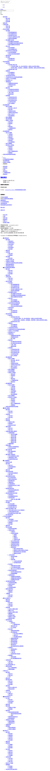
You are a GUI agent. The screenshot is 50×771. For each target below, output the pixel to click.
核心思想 (10, 245)
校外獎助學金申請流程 (13, 91)
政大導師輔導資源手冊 (16, 658)
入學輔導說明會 (12, 128)
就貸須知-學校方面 (12, 64)
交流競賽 (10, 755)
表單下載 (5, 217)
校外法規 (10, 760)
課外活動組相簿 (12, 451)
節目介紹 (10, 681)
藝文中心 (6, 670)
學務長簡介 (11, 241)
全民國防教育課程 (12, 582)
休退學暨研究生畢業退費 (11, 50)
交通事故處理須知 (15, 542)
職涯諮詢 (8, 710)
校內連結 (10, 766)
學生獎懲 (8, 30)
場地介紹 (10, 428)
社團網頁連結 (11, 432)
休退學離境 (11, 138)
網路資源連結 (9, 666)
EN (4, 4)
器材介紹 (10, 429)
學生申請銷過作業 (12, 33)
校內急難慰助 (11, 72)
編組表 (15, 536)
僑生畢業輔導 (9, 118)
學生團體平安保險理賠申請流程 (15, 43)
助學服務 (8, 95)
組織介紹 (10, 673)
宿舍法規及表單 (9, 471)
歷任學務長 (11, 247)
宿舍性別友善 (9, 462)
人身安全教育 (11, 554)
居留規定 (10, 123)
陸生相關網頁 (11, 142)
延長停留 (10, 135)
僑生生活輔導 (9, 106)
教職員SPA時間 (11, 616)
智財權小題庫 (6, 222)
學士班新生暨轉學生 (18, 633)
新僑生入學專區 (9, 120)
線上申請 (10, 86)
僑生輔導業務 (6, 104)
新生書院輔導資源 (12, 505)
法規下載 (8, 27)
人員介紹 (13, 652)
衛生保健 (10, 629)
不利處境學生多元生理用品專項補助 (14, 77)
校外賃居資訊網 (9, 514)
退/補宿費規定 (11, 483)
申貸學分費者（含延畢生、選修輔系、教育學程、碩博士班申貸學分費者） (28, 67)
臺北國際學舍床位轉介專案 (14, 513)
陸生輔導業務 (6, 131)
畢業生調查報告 (12, 727)
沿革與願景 (11, 519)
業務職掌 (8, 601)
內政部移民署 (4, 203)
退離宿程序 (11, 482)
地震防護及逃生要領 (15, 565)
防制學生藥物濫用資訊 (16, 571)
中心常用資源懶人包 (10, 664)
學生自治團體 (14, 434)
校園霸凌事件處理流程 (16, 578)
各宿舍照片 (11, 494)
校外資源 (8, 749)
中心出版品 (13, 627)
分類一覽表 (11, 92)
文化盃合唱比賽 (12, 448)
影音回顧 (8, 21)
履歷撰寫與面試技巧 (13, 716)
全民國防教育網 (12, 587)
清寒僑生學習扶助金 (13, 112)
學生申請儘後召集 (12, 49)
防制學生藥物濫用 (12, 570)
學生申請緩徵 (11, 47)
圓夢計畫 (10, 752)
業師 (12, 715)
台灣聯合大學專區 (10, 261)
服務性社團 (13, 440)
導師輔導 (10, 655)
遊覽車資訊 (13, 547)
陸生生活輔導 (9, 132)
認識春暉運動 (14, 573)
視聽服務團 (11, 443)
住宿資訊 (10, 149)
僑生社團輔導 (9, 117)
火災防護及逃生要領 (15, 567)
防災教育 (10, 564)
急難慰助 (8, 70)
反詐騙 (12, 558)
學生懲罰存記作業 (12, 35)
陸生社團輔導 (9, 143)
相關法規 (10, 590)
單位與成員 (11, 244)
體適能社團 (13, 442)
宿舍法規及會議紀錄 (13, 473)
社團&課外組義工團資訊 (11, 431)
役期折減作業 (11, 584)
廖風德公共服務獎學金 (13, 446)
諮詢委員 (10, 736)
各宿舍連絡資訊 (12, 466)
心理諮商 (10, 621)
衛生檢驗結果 (14, 643)
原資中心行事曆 (9, 763)
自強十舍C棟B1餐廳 (15, 499)
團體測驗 (10, 613)
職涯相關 (10, 747)
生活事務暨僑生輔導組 (8, 198)
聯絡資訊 (10, 129)
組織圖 (15, 534)
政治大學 (5, 214)
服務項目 (13, 622)
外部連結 (10, 767)
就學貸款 (8, 63)
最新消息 (5, 23)
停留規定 (10, 148)
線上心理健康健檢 (12, 667)
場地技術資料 (11, 688)
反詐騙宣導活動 (17, 562)
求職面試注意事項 (10, 719)
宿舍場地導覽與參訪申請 (11, 493)
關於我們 (5, 16)
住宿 (9, 125)
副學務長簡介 (11, 242)
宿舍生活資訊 (9, 500)
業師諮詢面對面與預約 (13, 712)
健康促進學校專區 (15, 630)
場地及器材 (8, 426)
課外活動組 (7, 408)
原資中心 (6, 730)
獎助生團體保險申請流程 (14, 44)
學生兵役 (8, 46)
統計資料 (10, 596)
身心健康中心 (7, 598)
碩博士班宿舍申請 (12, 479)
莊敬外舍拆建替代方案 (11, 508)
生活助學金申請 (12, 101)
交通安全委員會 (14, 533)
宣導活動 (13, 559)
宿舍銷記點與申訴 (10, 488)
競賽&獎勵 (8, 445)
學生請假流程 (11, 58)
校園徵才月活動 (12, 707)
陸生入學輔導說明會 (13, 151)
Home (2, 9)
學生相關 (8, 256)
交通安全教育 (11, 530)
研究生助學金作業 (12, 98)
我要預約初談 (17, 624)
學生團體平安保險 (10, 40)
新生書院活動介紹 (12, 507)
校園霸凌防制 (11, 575)
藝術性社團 (13, 437)
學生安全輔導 (9, 527)
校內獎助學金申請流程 (13, 89)
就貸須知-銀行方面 (12, 69)
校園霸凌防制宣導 (15, 579)
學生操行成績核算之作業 (14, 36)
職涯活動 (8, 705)
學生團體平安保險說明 (13, 41)
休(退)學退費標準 (12, 52)
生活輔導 (10, 744)
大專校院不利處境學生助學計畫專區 (14, 262)
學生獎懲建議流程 (12, 32)
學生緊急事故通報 (12, 528)
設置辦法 (16, 537)
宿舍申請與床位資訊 (10, 476)
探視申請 (10, 140)
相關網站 (10, 592)
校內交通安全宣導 (15, 541)
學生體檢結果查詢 (18, 636)
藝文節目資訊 (9, 679)
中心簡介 (8, 698)
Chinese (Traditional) (5, 2)
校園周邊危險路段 (15, 544)
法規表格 (8, 252)
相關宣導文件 (11, 722)
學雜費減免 (8, 81)
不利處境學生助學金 (10, 75)
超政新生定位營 (12, 425)
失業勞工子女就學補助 (11, 78)
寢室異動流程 (11, 480)
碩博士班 (16, 635)
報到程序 (10, 146)
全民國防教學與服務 (10, 581)
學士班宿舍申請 (12, 477)
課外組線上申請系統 (10, 454)
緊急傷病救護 (14, 641)
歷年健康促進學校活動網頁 (17, 646)
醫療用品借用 (14, 639)
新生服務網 (5, 197)
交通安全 (13, 531)
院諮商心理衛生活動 (13, 612)
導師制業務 (13, 656)
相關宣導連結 (11, 721)
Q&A (9, 676)
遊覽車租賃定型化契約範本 (20, 551)
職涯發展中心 (7, 696)
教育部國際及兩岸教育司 (6, 204)
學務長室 (6, 238)
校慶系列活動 (11, 422)
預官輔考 (10, 585)
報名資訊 (10, 695)
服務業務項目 (9, 619)
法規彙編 (10, 255)
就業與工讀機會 (12, 729)
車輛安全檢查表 (17, 553)
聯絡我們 (5, 219)
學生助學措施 (6, 61)
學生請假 (8, 57)
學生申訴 (10, 258)
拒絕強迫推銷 (14, 556)
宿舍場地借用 (11, 497)
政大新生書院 (11, 503)
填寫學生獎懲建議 (12, 38)
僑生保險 (10, 109)
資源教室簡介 (14, 649)
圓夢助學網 (11, 94)
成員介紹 (8, 19)
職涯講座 (10, 709)
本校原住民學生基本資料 (11, 769)
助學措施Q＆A (9, 80)
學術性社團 (13, 435)
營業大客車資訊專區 (18, 548)
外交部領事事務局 (5, 201)
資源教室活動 (11, 615)
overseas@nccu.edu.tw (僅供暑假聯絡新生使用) (15, 189)
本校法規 (10, 758)
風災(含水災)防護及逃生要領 (17, 568)
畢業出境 (10, 137)
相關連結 (10, 152)
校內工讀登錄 (11, 103)
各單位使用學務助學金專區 (9, 154)
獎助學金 (8, 87)
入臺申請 (10, 134)
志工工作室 (8, 692)
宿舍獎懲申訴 (11, 491)
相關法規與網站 (9, 588)
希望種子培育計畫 (10, 259)
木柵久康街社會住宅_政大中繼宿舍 (16, 510)
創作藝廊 (10, 682)
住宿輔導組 (7, 460)
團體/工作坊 (11, 610)
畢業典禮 (10, 423)
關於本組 (8, 18)
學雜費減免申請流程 (13, 83)
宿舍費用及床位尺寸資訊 (14, 485)
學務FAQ (5, 221)
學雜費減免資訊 (12, 84)
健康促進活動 (11, 618)
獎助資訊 (10, 746)
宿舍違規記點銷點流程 (13, 490)
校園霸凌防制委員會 (15, 576)
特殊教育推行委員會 (15, 653)
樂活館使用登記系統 (13, 459)
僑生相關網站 (11, 115)
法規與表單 (8, 660)
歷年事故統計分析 (15, 545)
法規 (4, 216)
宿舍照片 (10, 486)
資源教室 (10, 647)
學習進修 (10, 750)
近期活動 (8, 607)
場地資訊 (8, 685)
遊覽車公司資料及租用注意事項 (21, 550)
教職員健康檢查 (14, 638)
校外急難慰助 (11, 74)
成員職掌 (10, 522)
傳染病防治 (13, 644)
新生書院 (8, 502)
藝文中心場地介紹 (12, 687)
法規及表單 (5, 24)
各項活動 (8, 420)
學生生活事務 (6, 29)
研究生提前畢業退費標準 (14, 53)
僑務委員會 (3, 200)
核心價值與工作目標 (13, 520)
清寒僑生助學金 (12, 111)
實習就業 (10, 753)
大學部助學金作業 (12, 97)
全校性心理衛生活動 (13, 609)
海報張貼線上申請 (12, 457)
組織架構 (10, 735)
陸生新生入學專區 (10, 145)
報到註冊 (10, 121)
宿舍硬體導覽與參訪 (13, 496)
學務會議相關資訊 (10, 264)
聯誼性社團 (13, 439)
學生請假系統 (11, 60)
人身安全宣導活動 (18, 561)
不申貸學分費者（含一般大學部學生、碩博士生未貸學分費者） (25, 66)
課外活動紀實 (9, 449)
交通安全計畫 (17, 539)
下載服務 (8, 593)
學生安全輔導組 (8, 516)
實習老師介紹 (14, 626)
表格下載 (8, 26)
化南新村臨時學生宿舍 (13, 511)
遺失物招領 (8, 55)
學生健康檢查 (14, 632)
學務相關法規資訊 (10, 265)
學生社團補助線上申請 (13, 456)
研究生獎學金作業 (12, 100)
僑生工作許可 (11, 114)
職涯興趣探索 (11, 718)
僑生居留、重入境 (12, 108)
